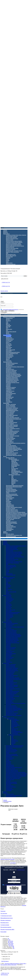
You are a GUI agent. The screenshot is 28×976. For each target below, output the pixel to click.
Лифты (7, 182)
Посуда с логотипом (10, 95)
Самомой (8, 258)
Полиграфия (6, 92)
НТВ (7, 12)
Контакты (5, 232)
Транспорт (3, 911)
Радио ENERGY (15, 149)
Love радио (8, 30)
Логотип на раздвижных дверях (13, 243)
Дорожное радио (10, 28)
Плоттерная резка (10, 186)
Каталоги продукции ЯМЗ (12, 248)
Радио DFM (8, 40)
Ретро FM (8, 35)
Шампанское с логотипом (12, 142)
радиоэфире (13, 862)
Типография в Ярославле (12, 104)
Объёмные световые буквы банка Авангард (16, 235)
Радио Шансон (9, 43)
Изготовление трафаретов (12, 139)
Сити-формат (9, 81)
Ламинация (8, 192)
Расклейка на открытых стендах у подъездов (16, 202)
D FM (12, 156)
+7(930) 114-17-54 (6, 282)
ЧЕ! (12, 166)
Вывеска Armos (9, 239)
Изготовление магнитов (11, 135)
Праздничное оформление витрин (14, 175)
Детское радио (14, 152)
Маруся (7, 48)
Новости (5, 231)
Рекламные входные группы (12, 71)
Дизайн (7, 189)
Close (2, 301)
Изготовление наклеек (11, 122)
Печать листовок (10, 105)
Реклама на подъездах (11, 60)
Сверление (8, 213)
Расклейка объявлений (11, 211)
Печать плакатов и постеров (12, 125)
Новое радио (9, 36)
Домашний (8, 14)
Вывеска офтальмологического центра (15, 245)
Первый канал (9, 7)
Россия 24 (8, 9)
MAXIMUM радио (15, 160)
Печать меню (9, 129)
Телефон (3, 302)
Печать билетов (9, 109)
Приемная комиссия (10, 264)
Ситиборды (8, 79)
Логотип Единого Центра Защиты (14, 241)
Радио (11, 941)
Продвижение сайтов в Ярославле (8, 964)
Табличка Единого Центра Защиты (14, 242)
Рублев (7, 260)
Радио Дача (8, 32)
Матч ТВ (8, 15)
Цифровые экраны (10, 77)
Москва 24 (13, 168)
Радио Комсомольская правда (13, 41)
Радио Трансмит (10, 45)
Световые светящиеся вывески (13, 63)
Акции (4, 220)
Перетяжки (8, 85)
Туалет (7, 259)
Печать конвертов (10, 123)
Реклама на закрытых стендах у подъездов (16, 205)
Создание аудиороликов (11, 183)
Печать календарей (10, 100)
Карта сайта (23, 963)
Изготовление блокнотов (12, 121)
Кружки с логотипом (11, 93)
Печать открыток (10, 116)
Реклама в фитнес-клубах (12, 198)
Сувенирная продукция (11, 98)
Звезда (7, 22)
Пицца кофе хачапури (11, 255)
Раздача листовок (10, 208)
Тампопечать (9, 217)
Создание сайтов (10, 223)
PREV (2, 310)
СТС (7, 11)
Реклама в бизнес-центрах (12, 200)
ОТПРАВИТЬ (11, 310)
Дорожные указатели (11, 76)
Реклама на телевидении (9, 6)
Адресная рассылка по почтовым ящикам (15, 201)
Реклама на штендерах (11, 143)
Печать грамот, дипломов (12, 114)
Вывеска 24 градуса (10, 249)
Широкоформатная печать (12, 99)
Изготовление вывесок (11, 62)
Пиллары (8, 89)
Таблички (8, 74)
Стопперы (8, 72)
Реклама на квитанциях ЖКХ (7, 929)
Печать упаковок (10, 112)
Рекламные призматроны (12, 66)
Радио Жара (14, 155)
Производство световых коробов (13, 64)
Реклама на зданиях (10, 197)
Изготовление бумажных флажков (14, 138)
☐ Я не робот (4, 312)
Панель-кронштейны (11, 82)
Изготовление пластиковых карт (13, 108)
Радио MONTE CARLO (16, 161)
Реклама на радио (7, 24)
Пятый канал (9, 18)
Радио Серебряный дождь (12, 42)
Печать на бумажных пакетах (13, 117)
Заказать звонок (4, 291)
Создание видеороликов (11, 179)
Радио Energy (9, 46)
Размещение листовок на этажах (13, 206)
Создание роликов (5, 924)
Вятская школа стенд (11, 254)
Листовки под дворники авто (13, 207)
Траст (7, 261)
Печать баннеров (10, 102)
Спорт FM (8, 37)
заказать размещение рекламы (7, 859)
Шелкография (9, 188)
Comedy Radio (14, 162)
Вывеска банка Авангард (12, 236)
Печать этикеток (10, 140)
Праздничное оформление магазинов (14, 174)
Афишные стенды (10, 80)
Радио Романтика (15, 154)
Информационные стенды (12, 68)
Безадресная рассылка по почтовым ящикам (16, 203)
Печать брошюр (9, 110)
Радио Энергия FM (10, 39)
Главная (5, 230)
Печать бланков (9, 126)
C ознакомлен (13, 309)
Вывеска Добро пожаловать (12, 252)
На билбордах (9, 54)
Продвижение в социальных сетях (14, 224)
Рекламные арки (10, 86)
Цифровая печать (10, 195)
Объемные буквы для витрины (13, 65)
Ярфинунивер (9, 262)
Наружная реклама (7, 51)
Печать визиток (9, 103)
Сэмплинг (8, 209)
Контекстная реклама (11, 225)
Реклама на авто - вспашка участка (14, 250)
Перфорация (9, 185)
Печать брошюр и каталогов (12, 120)
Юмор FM (13, 150)
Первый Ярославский (11, 20)
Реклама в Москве (10, 146)
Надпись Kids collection (11, 237)
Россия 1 (8, 8)
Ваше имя (3, 305)
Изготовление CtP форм (11, 212)
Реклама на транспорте (11, 59)
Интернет (5, 222)
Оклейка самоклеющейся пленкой (14, 196)
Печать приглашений (11, 134)
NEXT (6, 310)
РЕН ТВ (8, 13)
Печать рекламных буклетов (12, 106)
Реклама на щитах (10, 53)
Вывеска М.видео (10, 247)
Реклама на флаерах (10, 127)
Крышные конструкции (11, 70)
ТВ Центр (8, 23)
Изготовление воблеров (11, 111)
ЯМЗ (7, 253)
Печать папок (9, 119)
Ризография (8, 219)
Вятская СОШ (9, 256)
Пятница (13, 171)
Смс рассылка (9, 177)
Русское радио (9, 29)
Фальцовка (8, 190)
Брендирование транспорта (12, 69)
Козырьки (8, 75)
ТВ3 (7, 19)
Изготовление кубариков (12, 115)
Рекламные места (10, 58)
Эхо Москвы (9, 34)
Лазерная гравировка (11, 215)
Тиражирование (9, 218)
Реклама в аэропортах (11, 178)
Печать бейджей (10, 131)
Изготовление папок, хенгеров (13, 137)
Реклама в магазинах (11, 180)
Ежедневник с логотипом (12, 97)
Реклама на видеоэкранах (12, 52)
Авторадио (8, 25)
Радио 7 (8, 31)
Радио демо (8, 49)
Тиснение (8, 191)
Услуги (5, 145)
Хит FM (8, 47)
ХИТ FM (13, 158)
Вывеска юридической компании (13, 244)
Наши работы (6, 233)
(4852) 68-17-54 (4, 1)
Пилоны (8, 88)
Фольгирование (9, 214)
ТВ (8, 938)
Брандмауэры (9, 87)
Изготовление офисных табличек (13, 144)
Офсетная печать (10, 128)
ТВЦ (12, 173)
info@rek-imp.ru (21, 869)
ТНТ (7, 17)
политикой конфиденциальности (10, 309)
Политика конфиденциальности (12, 963)
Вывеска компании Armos (12, 238)
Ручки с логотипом (10, 94)
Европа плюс (9, 26)
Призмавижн (9, 83)
